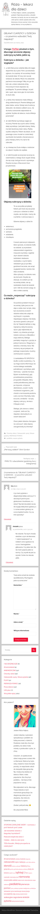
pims (12, 888)
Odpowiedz (7, 519)
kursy (14, 873)
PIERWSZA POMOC (15, 436)
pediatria (9, 438)
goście (11, 869)
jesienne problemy (23, 869)
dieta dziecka (32, 862)
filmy (28, 866)
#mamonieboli (9, 667)
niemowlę (24, 876)
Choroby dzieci (12, 433)
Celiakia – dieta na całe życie (14, 840)
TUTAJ (15, 49)
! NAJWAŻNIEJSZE (10, 664)
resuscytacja (26, 891)
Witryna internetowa (21, 630)
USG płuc (7, 690)
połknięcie (16, 888)
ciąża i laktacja (20, 862)
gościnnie (16, 869)
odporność (21, 880)
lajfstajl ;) (20, 872)
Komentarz (18, 585)
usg (14, 894)
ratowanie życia (9, 891)
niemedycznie (14, 877)
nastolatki (7, 877)
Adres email (18, 622)
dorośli (8, 865)
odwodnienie (28, 880)
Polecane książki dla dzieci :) (14, 837)
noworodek (8, 880)
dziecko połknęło (16, 866)
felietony (24, 866)
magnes (30, 873)
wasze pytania (17, 438)
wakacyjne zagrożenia (13, 897)
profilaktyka (33, 888)
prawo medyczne (24, 888)
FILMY (6, 680)
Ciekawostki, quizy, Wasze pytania (16, 677)
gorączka (7, 869)
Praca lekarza (9, 687)
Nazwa (17, 614)
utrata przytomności (21, 894)
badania (22, 859)
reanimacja (17, 891)
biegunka (28, 859)
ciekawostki (9, 862)
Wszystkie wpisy (10, 693)
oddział (15, 880)
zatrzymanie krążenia (18, 901)
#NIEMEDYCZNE (10, 670)
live (27, 873)
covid (27, 862)
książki (10, 873)
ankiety (18, 859)
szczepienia (8, 894)
